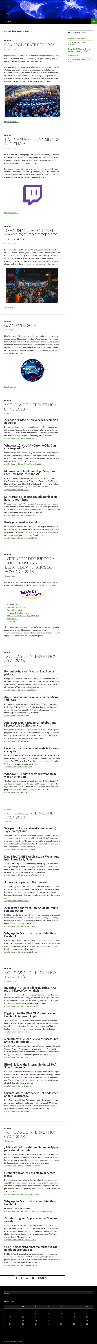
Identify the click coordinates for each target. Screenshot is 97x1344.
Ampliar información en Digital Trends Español (23, 464)
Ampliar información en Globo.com (18, 1111)
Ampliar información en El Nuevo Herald (20, 538)
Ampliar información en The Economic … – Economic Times (28, 1211)
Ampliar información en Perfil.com (18, 767)
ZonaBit (7, 21)
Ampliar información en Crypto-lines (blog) (21, 1006)
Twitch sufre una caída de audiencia (32, 141)
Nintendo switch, (13, 604)
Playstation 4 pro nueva (16, 607)
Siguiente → (43, 1278)
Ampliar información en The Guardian (19, 849)
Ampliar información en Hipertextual (19, 438)
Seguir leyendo (11, 121)
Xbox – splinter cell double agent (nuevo (23, 616)
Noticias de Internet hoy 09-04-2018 (30, 1134)
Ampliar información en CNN (16, 1057)
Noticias (7, 41)
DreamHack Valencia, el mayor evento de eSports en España (30, 234)
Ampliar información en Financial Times (20, 1239)
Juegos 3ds (11, 621)
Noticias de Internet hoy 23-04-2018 (30, 815)
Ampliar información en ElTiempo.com (19, 515)
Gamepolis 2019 (20, 325)
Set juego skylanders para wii (18, 613)
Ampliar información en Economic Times (20, 952)
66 (33, 1278)
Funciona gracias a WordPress (13, 1341)
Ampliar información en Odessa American (21, 1265)
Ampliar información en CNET (16, 900)
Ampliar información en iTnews (16, 792)
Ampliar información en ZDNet (16, 715)
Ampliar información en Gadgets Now (19, 926)
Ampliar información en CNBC (16, 489)
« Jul (5, 1331)
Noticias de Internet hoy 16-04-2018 (30, 974)
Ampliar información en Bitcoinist (17, 1086)
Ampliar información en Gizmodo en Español (22, 1166)
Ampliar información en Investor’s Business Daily (24, 875)
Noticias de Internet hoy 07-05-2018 (30, 406)
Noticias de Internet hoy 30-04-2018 (30, 658)
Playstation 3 (12, 618)
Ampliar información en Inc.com (17, 741)
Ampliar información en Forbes (16, 1032)
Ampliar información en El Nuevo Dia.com (21, 690)
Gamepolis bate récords (29, 44)
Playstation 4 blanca (15, 610)
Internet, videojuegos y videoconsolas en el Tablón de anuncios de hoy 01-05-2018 (29, 565)
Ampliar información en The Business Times (22, 1194)
